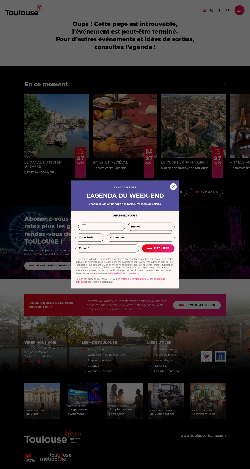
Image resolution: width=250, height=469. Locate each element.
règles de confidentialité (134, 279)
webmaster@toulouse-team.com (125, 273)
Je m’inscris (162, 248)
